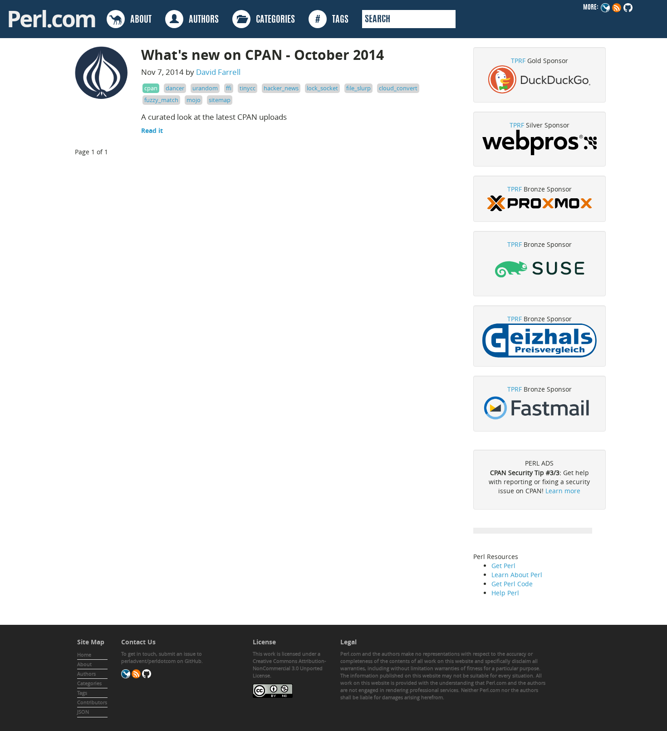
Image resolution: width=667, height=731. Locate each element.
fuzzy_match (161, 100)
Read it (152, 130)
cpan (150, 88)
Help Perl (505, 593)
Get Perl (503, 565)
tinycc (247, 88)
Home (84, 654)
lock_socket (322, 88)
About (84, 664)
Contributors (92, 702)
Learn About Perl (516, 574)
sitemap (220, 100)
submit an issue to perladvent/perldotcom (161, 657)
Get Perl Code (512, 583)
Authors (86, 673)
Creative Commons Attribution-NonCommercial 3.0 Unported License (289, 668)
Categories (89, 683)
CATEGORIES (272, 20)
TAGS (332, 20)
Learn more (562, 490)
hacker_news (281, 88)
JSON (83, 711)
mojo (193, 100)
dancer (175, 88)
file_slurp (358, 88)
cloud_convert (398, 88)
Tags (82, 692)
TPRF (518, 60)
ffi (228, 88)
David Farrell (218, 72)
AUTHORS (201, 20)
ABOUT (138, 20)
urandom (205, 88)
